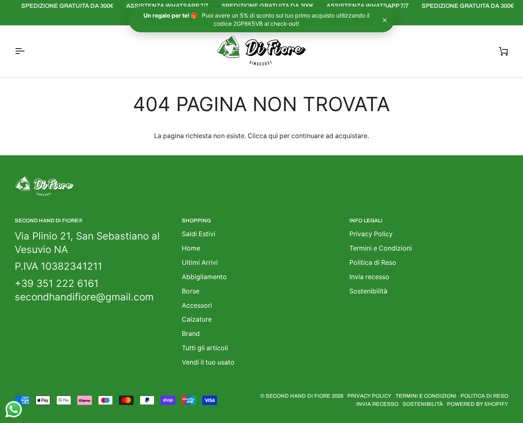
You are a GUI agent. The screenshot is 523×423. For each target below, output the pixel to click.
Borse (190, 291)
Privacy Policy (371, 234)
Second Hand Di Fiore (299, 396)
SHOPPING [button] (196, 221)
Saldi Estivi (198, 234)
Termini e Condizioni (380, 248)
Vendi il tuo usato (208, 362)
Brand (191, 334)
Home (191, 248)
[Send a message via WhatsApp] (13, 409)
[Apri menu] (27, 51)
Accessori (197, 305)
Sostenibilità (368, 291)
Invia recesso (369, 277)
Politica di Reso (372, 262)
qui (273, 136)
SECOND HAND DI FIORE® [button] (49, 221)
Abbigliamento (204, 277)
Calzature (197, 319)
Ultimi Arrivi (200, 262)
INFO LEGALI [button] (365, 221)
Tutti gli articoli (205, 348)
